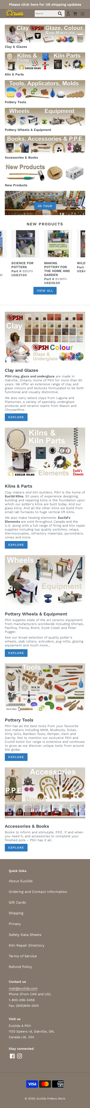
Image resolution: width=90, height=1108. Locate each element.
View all (45, 290)
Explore (16, 417)
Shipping (16, 913)
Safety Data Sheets (25, 935)
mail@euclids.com (23, 988)
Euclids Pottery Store (50, 1098)
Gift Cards (17, 902)
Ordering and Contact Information (38, 892)
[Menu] (82, 13)
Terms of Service (23, 956)
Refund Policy (20, 967)
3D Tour (45, 205)
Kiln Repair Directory (26, 945)
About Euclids (21, 881)
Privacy (15, 924)
